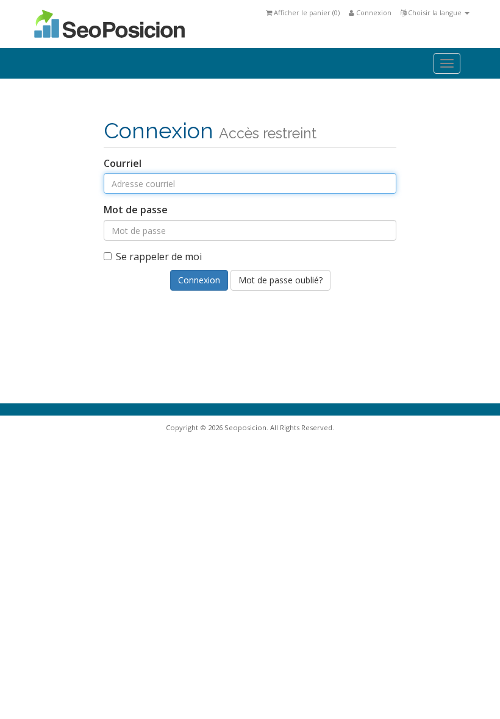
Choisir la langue (434, 12)
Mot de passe (136, 209)
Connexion (372, 12)
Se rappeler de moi (159, 256)
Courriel (122, 163)
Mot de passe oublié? (280, 280)
